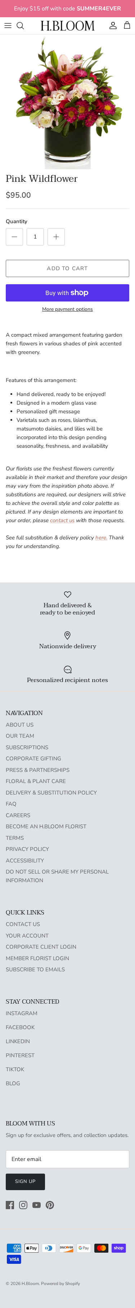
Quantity (16, 221)
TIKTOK (15, 1069)
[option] (67, 101)
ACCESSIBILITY (25, 860)
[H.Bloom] (68, 26)
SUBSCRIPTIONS (27, 747)
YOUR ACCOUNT (27, 935)
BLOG (13, 1083)
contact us (62, 520)
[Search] (24, 25)
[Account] (111, 25)
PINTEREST (20, 1055)
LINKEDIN (18, 1041)
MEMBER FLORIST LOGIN (37, 958)
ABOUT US (19, 724)
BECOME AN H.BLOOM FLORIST (46, 826)
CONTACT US (23, 924)
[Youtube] (36, 1205)
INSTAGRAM (21, 1013)
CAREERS (18, 815)
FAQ (11, 803)
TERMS (15, 838)
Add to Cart (67, 268)
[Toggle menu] (8, 25)
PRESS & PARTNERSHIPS (37, 770)
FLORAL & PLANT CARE (36, 781)
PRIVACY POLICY (27, 849)
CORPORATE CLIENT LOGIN (41, 946)
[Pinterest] (50, 1205)
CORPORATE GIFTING (33, 758)
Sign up (25, 1181)
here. (101, 537)
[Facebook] (10, 1205)
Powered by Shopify (60, 1283)
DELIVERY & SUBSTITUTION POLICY (51, 792)
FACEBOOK (20, 1027)
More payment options (67, 310)
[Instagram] (23, 1205)
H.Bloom (30, 1283)
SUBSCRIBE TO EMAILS (35, 969)
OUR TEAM (20, 736)
